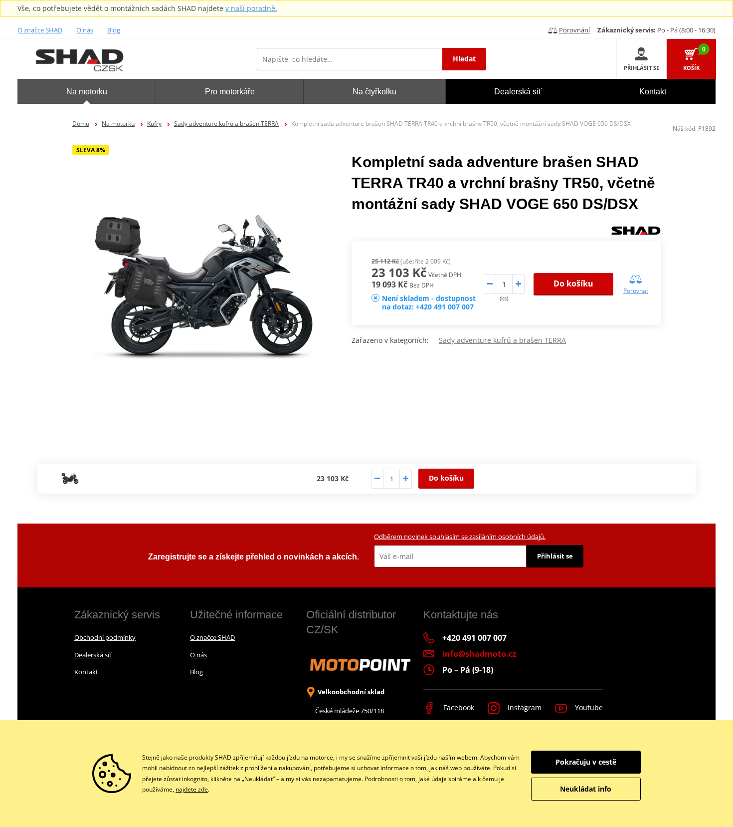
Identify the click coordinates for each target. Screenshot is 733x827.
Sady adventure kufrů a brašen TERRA (226, 123)
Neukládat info (585, 789)
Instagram (524, 707)
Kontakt (86, 671)
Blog (113, 29)
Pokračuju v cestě (585, 762)
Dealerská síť (93, 654)
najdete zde (192, 789)
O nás (84, 29)
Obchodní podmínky (105, 637)
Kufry (154, 123)
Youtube (588, 707)
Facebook (457, 707)
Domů (80, 123)
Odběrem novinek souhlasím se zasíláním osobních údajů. (460, 536)
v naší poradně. (251, 8)
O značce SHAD (39, 29)
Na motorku (118, 123)
